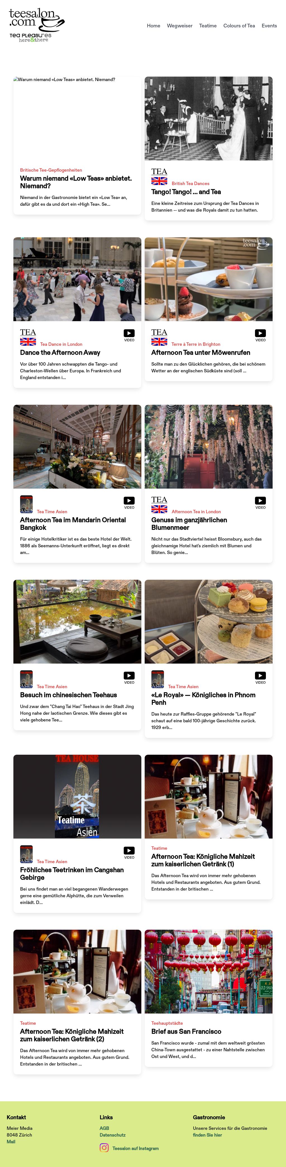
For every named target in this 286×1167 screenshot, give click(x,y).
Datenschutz (113, 1135)
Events (269, 26)
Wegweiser (179, 26)
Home (153, 26)
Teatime (208, 26)
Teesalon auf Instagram (136, 1149)
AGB (104, 1128)
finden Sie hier (207, 1135)
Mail (11, 1142)
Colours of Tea (239, 26)
